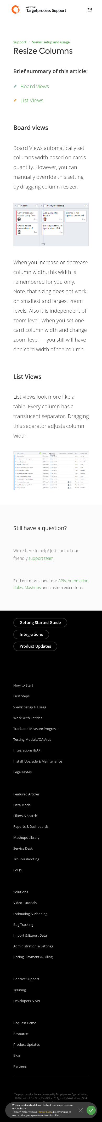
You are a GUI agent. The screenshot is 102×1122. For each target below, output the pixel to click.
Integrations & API (27, 750)
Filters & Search (25, 815)
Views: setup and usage (51, 42)
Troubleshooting (26, 859)
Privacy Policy (45, 1112)
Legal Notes (22, 772)
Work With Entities (27, 717)
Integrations (31, 634)
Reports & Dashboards (30, 826)
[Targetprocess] (39, 9)
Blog (16, 1055)
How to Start (23, 685)
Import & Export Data (30, 935)
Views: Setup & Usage (29, 707)
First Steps (21, 696)
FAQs (17, 869)
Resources (21, 1033)
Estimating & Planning (30, 913)
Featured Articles (26, 794)
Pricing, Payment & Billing (33, 957)
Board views (34, 86)
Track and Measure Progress (35, 728)
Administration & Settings (33, 946)
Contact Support (26, 979)
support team (41, 558)
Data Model (22, 805)
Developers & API (26, 1000)
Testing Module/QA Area (32, 739)
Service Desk (23, 848)
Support (19, 42)
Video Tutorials (25, 902)
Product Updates (35, 646)
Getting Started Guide (40, 622)
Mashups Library (26, 837)
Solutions (20, 892)
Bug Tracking (23, 924)
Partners (20, 1066)
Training (19, 990)
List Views (31, 100)
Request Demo (24, 1023)
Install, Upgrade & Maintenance (37, 761)
